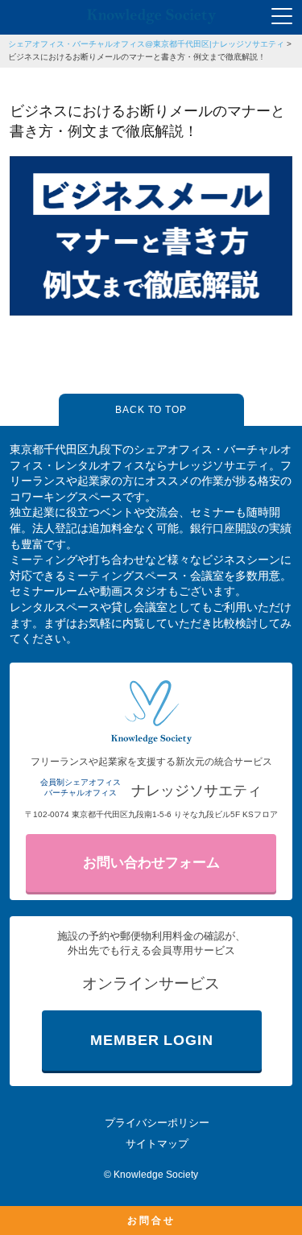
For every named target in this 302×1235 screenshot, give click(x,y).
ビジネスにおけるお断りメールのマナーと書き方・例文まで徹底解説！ (137, 56)
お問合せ (151, 1220)
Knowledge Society (156, 1174)
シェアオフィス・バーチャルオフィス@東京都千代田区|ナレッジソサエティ (146, 43)
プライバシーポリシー (157, 1123)
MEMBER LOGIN (151, 1040)
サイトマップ (157, 1144)
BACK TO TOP (151, 409)
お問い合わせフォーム (151, 862)
